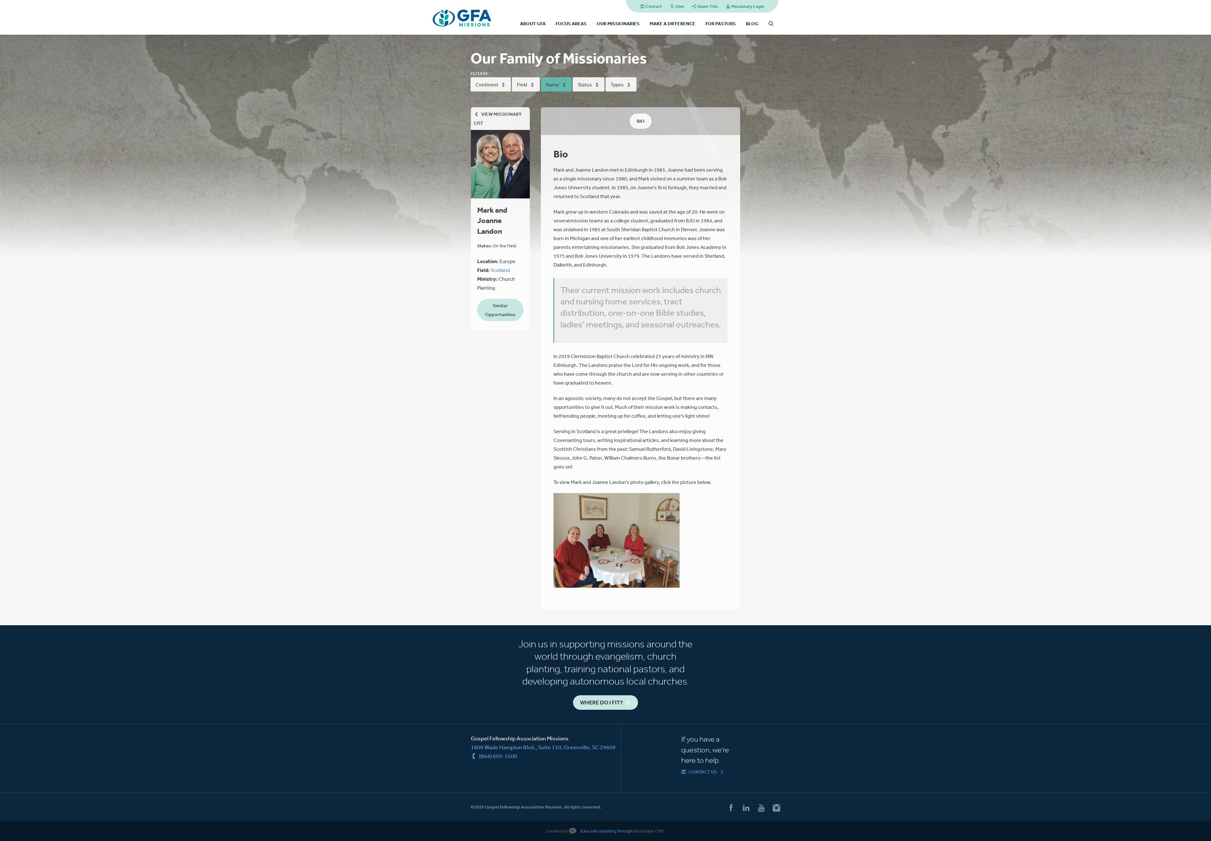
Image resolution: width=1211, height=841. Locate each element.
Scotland (500, 270)
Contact (654, 6)
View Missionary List (498, 118)
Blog (752, 23)
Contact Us (702, 772)
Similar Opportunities (500, 310)
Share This (707, 6)
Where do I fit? (601, 702)
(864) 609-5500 (498, 755)
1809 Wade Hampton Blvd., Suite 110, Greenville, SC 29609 (543, 747)
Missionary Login (747, 6)
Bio (641, 121)
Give (679, 6)
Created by (557, 831)
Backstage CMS (649, 831)
